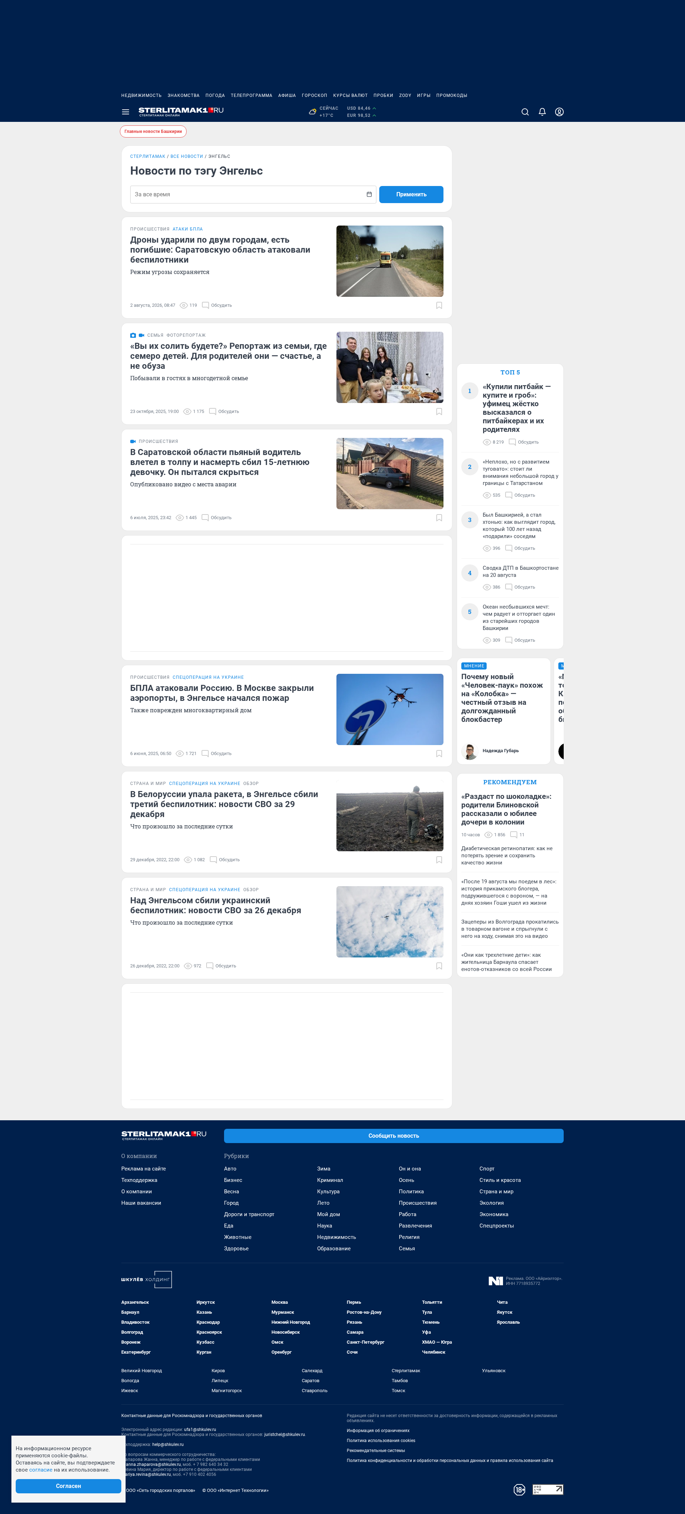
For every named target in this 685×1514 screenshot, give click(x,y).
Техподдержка (139, 1180)
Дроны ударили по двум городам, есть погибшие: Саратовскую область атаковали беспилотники (220, 250)
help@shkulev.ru (168, 1444)
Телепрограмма (252, 95)
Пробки (384, 95)
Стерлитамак (148, 156)
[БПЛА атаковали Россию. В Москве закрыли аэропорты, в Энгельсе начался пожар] (389, 709)
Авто (230, 1169)
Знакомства (184, 95)
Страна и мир (496, 1191)
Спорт (487, 1169)
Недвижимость (141, 95)
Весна (231, 1191)
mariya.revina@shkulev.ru (146, 1474)
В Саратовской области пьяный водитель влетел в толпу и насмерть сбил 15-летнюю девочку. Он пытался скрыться (219, 462)
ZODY (405, 95)
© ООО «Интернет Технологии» (235, 1490)
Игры (424, 95)
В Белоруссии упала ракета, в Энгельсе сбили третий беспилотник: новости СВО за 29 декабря (224, 804)
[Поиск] (525, 112)
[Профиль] (559, 112)
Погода (215, 95)
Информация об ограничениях (378, 1430)
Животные (238, 1237)
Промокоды (451, 95)
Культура (328, 1191)
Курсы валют (350, 95)
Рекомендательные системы (376, 1450)
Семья (407, 1248)
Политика (411, 1191)
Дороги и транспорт (249, 1214)
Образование (334, 1248)
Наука (324, 1226)
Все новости (187, 156)
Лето (323, 1203)
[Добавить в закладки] (439, 305)
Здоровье (236, 1248)
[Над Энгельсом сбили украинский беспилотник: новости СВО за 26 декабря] (389, 921)
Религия (409, 1237)
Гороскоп (315, 95)
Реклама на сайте (143, 1169)
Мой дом (328, 1214)
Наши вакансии (141, 1203)
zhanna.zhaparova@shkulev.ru (151, 1464)
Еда (228, 1226)
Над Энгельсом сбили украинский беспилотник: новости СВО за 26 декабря (215, 905)
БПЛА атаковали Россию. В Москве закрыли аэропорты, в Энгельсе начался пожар (222, 693)
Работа (407, 1214)
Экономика (494, 1214)
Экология (492, 1203)
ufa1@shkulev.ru (200, 1429)
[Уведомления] (542, 112)
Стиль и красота (500, 1180)
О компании (136, 1191)
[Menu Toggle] (125, 112)
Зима (323, 1169)
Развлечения (415, 1226)
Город (231, 1203)
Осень (406, 1180)
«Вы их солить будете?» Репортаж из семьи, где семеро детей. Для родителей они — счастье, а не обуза (228, 356)
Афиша (287, 95)
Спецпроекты (497, 1226)
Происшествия (418, 1203)
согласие (40, 1470)
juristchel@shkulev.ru (284, 1434)
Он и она (410, 1169)
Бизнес (233, 1180)
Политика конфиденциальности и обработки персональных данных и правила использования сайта (450, 1460)
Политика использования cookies (381, 1440)
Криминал (330, 1180)
